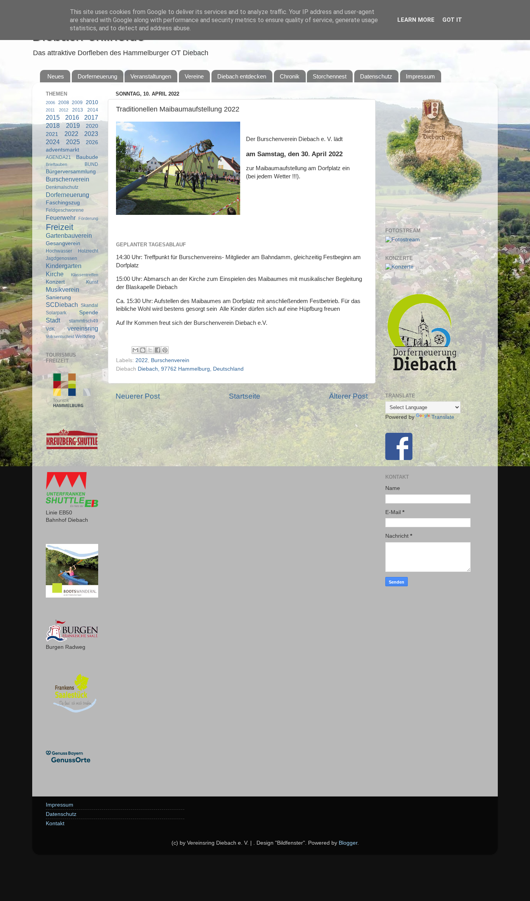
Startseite (244, 396)
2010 (92, 102)
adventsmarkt (62, 150)
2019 (73, 125)
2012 (63, 110)
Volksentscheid (60, 336)
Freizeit (59, 227)
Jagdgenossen (61, 258)
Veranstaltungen (150, 76)
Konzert (55, 282)
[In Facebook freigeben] (157, 350)
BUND (91, 164)
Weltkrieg (85, 336)
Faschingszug (63, 203)
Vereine (194, 76)
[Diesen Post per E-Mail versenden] (135, 350)
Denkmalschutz (62, 187)
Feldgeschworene (65, 210)
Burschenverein (170, 360)
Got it (452, 19)
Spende (88, 312)
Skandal (89, 305)
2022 (141, 360)
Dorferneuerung (97, 76)
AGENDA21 (58, 157)
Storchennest (329, 76)
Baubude (87, 157)
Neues (55, 76)
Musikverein (62, 289)
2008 (63, 102)
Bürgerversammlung (71, 171)
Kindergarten (63, 265)
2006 (50, 102)
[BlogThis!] (143, 350)
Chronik (290, 76)
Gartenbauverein (69, 235)
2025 (73, 141)
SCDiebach (62, 304)
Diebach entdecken (241, 76)
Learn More (416, 19)
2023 (91, 133)
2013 (77, 110)
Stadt (53, 320)
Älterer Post (348, 396)
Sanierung (58, 297)
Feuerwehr (61, 217)
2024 (53, 141)
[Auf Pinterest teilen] (165, 350)
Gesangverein (63, 243)
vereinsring (83, 328)
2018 (53, 125)
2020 (92, 126)
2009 (77, 102)
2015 (53, 117)
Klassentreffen (84, 274)
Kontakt (55, 823)
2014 (92, 110)
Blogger (348, 843)
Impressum (420, 76)
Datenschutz (376, 76)
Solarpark (56, 312)
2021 (52, 134)
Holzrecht (88, 251)
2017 (91, 117)
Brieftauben (56, 164)
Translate (442, 417)
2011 (50, 110)
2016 (72, 117)
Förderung (88, 218)
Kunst (92, 282)
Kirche (55, 273)
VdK (50, 329)
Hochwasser (59, 251)
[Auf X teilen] (150, 350)
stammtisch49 (83, 321)
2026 (92, 142)
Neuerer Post (138, 396)
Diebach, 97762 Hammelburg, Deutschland (191, 369)
